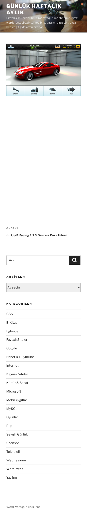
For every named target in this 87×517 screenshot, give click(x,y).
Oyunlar (12, 417)
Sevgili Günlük (17, 434)
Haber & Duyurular (20, 357)
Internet (12, 365)
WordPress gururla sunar (23, 507)
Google (11, 348)
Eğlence (12, 331)
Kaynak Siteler (17, 374)
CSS (9, 314)
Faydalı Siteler (16, 340)
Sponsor (12, 443)
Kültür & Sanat (17, 383)
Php (9, 426)
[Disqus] (43, 154)
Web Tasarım (16, 460)
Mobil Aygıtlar (16, 400)
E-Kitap (12, 323)
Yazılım (11, 478)
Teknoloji (13, 452)
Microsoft (13, 391)
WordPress (14, 469)
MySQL (11, 409)
